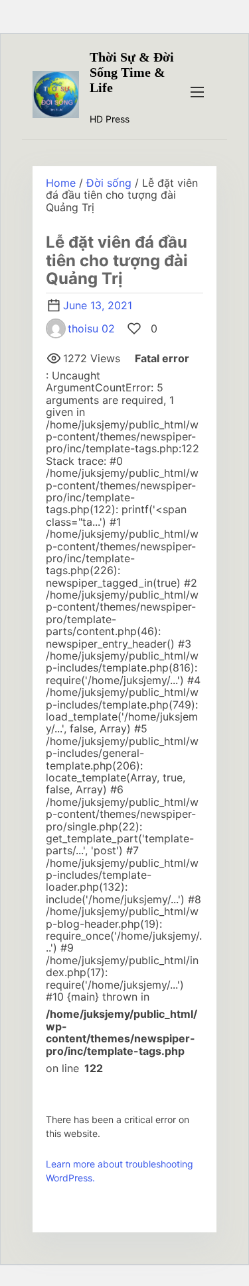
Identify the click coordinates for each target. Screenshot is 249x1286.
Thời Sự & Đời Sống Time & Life (132, 72)
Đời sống (108, 182)
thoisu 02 (91, 328)
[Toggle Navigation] (197, 91)
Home (61, 182)
